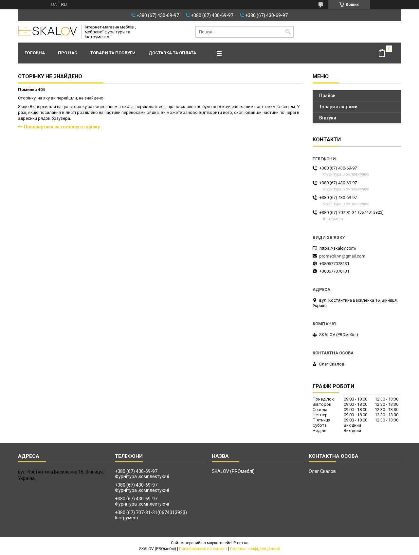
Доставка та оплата (172, 52)
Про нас (67, 52)
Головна (35, 52)
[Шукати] (288, 32)
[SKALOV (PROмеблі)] (47, 32)
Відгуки (327, 117)
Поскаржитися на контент (203, 548)
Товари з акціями (338, 106)
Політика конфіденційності (255, 548)
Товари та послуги (113, 52)
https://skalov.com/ (337, 248)
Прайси (327, 95)
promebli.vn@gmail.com (342, 256)
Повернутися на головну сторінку (62, 126)
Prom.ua (240, 543)
